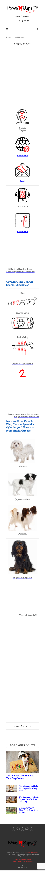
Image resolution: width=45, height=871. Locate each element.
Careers (14, 861)
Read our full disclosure (31, 852)
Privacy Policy (29, 861)
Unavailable (22, 155)
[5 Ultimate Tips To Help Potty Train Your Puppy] (11, 808)
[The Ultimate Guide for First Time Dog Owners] (22, 752)
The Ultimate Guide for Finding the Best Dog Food (29, 788)
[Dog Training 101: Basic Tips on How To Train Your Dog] (11, 797)
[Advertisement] (22, 644)
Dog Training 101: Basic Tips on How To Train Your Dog (29, 799)
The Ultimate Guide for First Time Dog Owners (20, 777)
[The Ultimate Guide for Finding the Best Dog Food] (11, 786)
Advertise (23, 859)
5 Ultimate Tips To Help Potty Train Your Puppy (28, 810)
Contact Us (17, 859)
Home (8, 37)
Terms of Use (21, 861)
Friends (29, 859)
